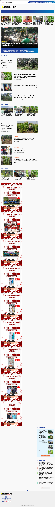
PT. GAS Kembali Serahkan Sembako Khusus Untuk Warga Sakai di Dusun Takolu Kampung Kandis (46, 463)
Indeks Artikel (35, 55)
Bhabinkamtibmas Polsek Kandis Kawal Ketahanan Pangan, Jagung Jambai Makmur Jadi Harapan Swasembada (31, 114)
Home (3, 2)
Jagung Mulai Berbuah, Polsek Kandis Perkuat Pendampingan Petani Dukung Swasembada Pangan (43, 451)
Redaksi (6, 496)
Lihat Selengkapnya (34, 104)
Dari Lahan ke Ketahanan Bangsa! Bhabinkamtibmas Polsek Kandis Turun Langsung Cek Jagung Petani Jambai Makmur (43, 436)
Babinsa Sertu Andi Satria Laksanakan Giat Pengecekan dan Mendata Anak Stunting (25, 86)
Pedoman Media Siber (6, 498)
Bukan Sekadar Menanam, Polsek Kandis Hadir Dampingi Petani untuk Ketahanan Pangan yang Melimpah (25, 76)
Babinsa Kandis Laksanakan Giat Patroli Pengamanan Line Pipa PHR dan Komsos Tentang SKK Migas (11, 51)
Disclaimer (7, 497)
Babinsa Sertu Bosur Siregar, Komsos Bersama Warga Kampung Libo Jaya (19, 178)
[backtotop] (27, 491)
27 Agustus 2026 (4, 41)
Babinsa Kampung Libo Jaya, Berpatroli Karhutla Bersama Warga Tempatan (25, 96)
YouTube (11, 502)
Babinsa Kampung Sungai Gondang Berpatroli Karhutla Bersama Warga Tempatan (24, 139)
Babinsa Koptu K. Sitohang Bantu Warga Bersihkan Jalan (43, 431)
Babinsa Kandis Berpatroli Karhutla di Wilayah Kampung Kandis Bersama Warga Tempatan (6, 178)
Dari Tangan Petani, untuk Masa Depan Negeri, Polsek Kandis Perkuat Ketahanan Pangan (25, 161)
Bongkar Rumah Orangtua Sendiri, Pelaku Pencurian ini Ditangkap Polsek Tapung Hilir (27, 23)
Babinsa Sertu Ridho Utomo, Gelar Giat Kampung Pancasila (24, 149)
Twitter (9, 502)
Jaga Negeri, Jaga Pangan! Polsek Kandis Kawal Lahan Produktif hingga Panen (16, 23)
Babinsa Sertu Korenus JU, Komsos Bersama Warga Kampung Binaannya (42, 2)
